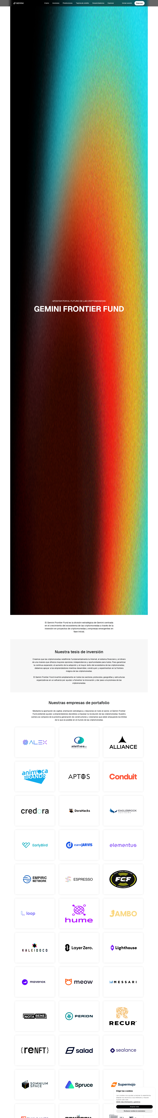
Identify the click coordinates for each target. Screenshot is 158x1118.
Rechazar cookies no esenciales (134, 1111)
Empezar (139, 3)
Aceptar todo (134, 1107)
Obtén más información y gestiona (128, 1102)
